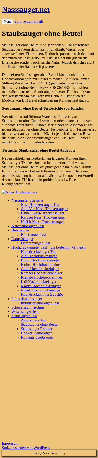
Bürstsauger (20, 230)
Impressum (10, 443)
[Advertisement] (49, 392)
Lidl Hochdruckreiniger (38, 282)
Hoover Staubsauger (36, 333)
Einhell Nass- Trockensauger (42, 213)
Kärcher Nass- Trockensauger (43, 217)
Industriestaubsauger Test (40, 303)
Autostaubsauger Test (27, 226)
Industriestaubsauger (26, 299)
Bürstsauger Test (33, 234)
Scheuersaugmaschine (27, 307)
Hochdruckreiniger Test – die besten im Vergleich (48, 247)
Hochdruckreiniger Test (38, 252)
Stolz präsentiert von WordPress (26, 448)
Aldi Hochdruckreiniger (39, 256)
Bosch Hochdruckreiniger (40, 260)
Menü (7, 21)
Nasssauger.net (26, 9)
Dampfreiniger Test (35, 243)
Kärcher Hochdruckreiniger (41, 273)
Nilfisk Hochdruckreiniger (40, 290)
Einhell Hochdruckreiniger (41, 264)
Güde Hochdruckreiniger (40, 269)
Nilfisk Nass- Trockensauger (42, 222)
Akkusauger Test (33, 320)
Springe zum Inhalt (28, 21)
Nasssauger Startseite (27, 200)
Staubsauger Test (24, 316)
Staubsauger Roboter (36, 329)
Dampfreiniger (22, 239)
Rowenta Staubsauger (37, 337)
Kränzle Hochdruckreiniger (41, 277)
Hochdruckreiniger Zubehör (42, 294)
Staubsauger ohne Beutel (39, 324)
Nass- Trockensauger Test (40, 204)
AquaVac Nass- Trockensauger (44, 209)
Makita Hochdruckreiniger (41, 286)
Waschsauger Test (24, 312)
